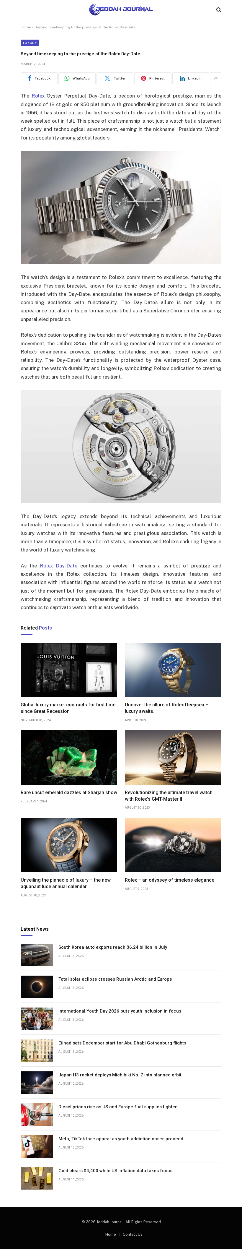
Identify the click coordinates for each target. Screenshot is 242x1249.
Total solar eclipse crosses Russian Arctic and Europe (115, 979)
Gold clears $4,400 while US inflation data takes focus (115, 1170)
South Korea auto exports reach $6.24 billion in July (112, 947)
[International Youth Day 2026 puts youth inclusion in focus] (37, 1019)
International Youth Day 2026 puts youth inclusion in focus (119, 1011)
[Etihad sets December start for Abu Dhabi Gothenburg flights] (37, 1050)
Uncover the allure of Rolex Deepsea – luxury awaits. (166, 708)
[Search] (218, 9)
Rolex (38, 96)
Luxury (30, 43)
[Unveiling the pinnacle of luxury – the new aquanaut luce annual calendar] (69, 845)
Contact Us (133, 1234)
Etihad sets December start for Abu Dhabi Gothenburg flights (122, 1043)
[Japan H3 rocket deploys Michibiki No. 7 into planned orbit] (37, 1082)
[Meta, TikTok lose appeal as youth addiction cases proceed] (37, 1146)
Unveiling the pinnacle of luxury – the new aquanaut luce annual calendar (66, 883)
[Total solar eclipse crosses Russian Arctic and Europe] (37, 987)
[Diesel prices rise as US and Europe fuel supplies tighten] (37, 1114)
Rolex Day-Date (58, 566)
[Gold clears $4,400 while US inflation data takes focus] (37, 1178)
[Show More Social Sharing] (215, 78)
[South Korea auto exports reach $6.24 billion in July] (37, 955)
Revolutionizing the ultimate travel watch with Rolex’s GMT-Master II (168, 796)
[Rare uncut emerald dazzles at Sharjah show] (69, 757)
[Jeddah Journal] (121, 9)
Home (26, 27)
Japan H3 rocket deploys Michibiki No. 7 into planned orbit (120, 1075)
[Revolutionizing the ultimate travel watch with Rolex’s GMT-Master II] (173, 757)
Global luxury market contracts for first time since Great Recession (68, 708)
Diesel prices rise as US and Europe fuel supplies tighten (118, 1106)
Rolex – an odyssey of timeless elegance (169, 880)
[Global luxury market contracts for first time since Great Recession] (69, 670)
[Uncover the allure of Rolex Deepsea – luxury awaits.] (173, 670)
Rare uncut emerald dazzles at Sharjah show (69, 792)
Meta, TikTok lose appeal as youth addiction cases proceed (120, 1138)
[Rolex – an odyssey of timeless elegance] (173, 845)
